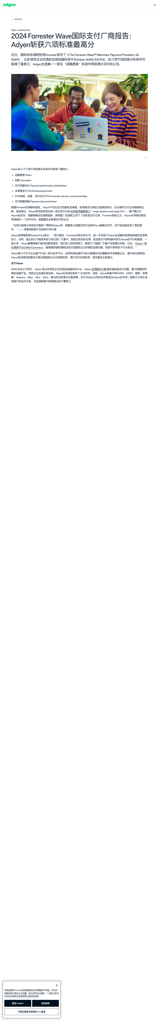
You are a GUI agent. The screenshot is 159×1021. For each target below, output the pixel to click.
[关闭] (56, 985)
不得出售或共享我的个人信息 (31, 1011)
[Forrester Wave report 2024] (145, 157)
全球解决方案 (98, 269)
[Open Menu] (154, 5)
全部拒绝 (45, 1003)
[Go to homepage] (9, 5)
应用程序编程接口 (80, 211)
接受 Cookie (17, 1003)
